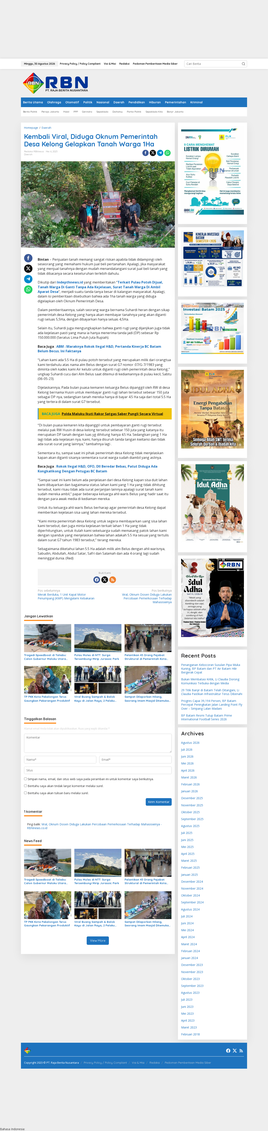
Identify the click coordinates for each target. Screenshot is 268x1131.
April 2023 (188, 1020)
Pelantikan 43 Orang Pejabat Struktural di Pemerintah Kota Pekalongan (145, 657)
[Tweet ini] (153, 153)
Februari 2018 (190, 1034)
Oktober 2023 (190, 979)
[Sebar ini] (145, 153)
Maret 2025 (189, 861)
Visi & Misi (138, 1062)
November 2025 (192, 805)
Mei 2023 (187, 1014)
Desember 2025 (192, 798)
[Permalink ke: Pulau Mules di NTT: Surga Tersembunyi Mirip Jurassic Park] (97, 638)
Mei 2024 (187, 930)
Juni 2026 (187, 756)
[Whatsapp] (167, 153)
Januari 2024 (189, 958)
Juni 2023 (187, 1007)
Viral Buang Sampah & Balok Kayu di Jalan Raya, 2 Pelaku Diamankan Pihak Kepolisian (94, 698)
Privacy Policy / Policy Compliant (105, 1062)
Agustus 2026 (190, 743)
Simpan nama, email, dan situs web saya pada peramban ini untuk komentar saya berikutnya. (91, 779)
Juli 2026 (186, 749)
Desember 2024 (192, 882)
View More (98, 940)
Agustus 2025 (190, 826)
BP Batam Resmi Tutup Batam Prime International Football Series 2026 (206, 717)
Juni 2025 (187, 840)
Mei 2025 (187, 847)
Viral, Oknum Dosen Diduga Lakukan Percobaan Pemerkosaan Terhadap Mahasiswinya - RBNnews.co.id (94, 826)
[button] (243, 63)
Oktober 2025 (190, 812)
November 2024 (192, 888)
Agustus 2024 (190, 909)
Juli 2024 (186, 916)
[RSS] (112, 579)
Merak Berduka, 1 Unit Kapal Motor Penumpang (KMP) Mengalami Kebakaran (66, 594)
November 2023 (192, 972)
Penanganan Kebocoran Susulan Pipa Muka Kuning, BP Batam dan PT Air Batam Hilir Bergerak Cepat (210, 668)
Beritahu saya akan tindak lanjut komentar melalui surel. (65, 786)
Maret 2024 (189, 944)
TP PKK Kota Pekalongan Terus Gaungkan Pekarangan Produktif (47, 698)
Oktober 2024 (190, 895)
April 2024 (188, 937)
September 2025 (192, 819)
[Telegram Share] (160, 153)
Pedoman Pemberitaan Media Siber (188, 1062)
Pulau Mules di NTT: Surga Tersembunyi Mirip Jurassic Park (96, 656)
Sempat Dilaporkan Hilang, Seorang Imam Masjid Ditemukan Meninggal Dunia (147, 698)
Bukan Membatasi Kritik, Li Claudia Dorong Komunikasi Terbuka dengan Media (210, 681)
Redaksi (154, 1062)
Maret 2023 (189, 1027)
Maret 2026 (189, 777)
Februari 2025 (190, 867)
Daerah (28, 154)
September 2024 (192, 902)
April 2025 (188, 854)
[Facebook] (96, 579)
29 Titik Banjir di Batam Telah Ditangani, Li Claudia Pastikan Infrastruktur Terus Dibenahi (211, 692)
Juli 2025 (186, 833)
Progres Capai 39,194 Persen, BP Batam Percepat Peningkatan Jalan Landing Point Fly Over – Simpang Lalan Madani (211, 704)
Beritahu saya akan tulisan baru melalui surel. (58, 793)
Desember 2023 (192, 965)
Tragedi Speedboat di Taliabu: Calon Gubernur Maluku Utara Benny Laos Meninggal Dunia (45, 657)
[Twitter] (104, 579)
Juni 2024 (187, 923)
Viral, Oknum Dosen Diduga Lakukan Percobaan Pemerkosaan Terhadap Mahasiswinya (146, 596)
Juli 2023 (186, 999)
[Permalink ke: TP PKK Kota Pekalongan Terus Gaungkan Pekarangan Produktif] (47, 679)
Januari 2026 (189, 791)
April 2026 (188, 770)
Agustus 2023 (190, 993)
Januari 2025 (189, 875)
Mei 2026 (187, 763)
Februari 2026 (190, 784)
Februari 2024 (190, 951)
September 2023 (192, 986)
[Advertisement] (125, 29)
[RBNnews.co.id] (58, 83)
